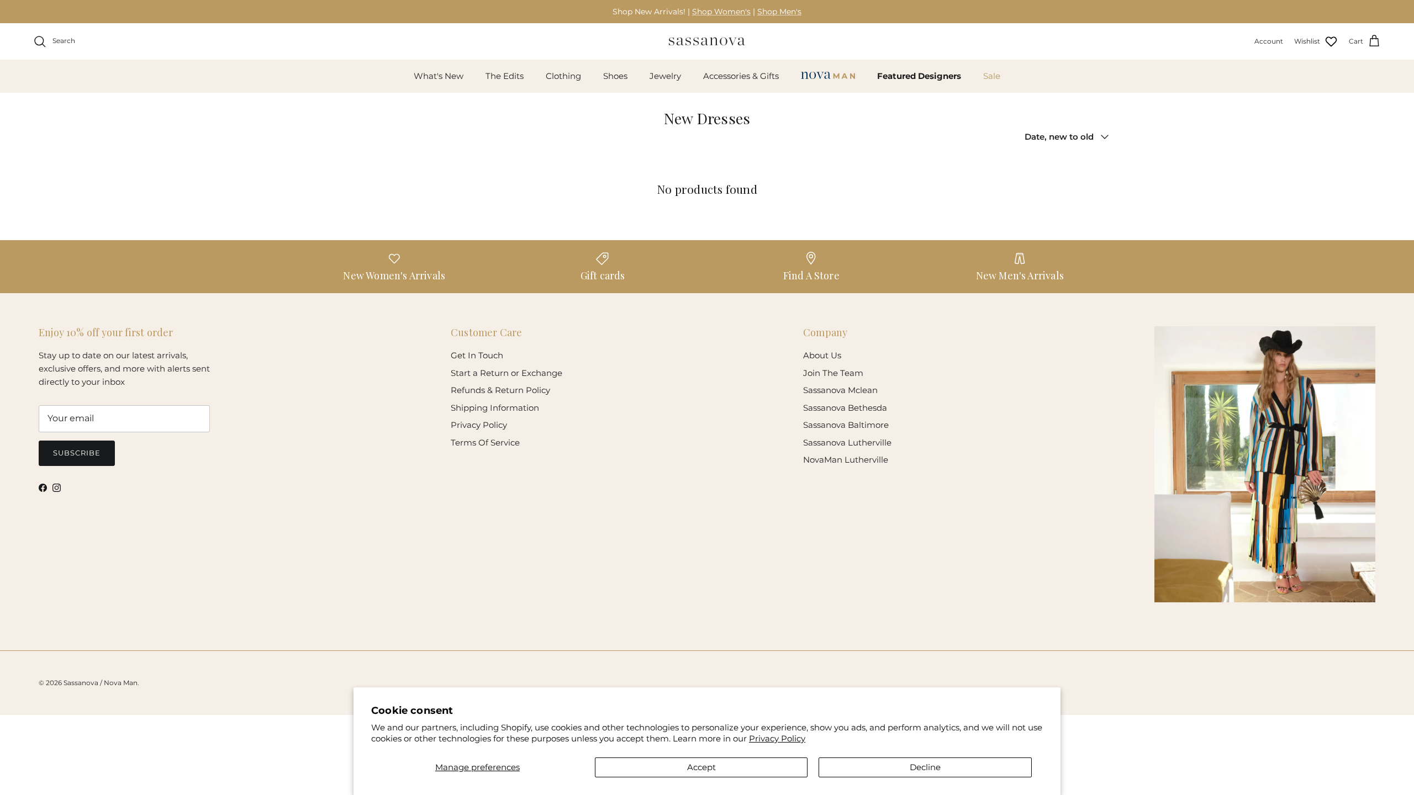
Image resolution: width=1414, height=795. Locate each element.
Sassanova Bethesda (845, 407)
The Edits (505, 76)
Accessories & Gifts (741, 76)
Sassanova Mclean (840, 390)
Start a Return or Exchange (506, 373)
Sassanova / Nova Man (101, 683)
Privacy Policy (777, 738)
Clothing (563, 76)
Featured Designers (919, 76)
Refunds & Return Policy (500, 390)
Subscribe (77, 452)
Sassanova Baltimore (846, 425)
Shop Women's (721, 12)
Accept (701, 767)
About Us (822, 355)
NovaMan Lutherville (845, 459)
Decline (925, 767)
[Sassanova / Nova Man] (707, 41)
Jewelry (665, 76)
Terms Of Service (485, 442)
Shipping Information (495, 407)
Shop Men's (779, 12)
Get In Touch (477, 355)
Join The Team (833, 373)
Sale (991, 76)
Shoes (615, 76)
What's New (438, 76)
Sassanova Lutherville (847, 442)
